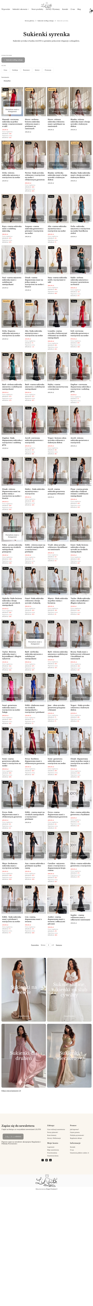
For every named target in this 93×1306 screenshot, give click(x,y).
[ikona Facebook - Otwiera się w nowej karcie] (42, 1160)
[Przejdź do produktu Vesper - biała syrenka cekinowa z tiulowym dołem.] (81, 687)
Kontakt (72, 1147)
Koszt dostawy (51, 1135)
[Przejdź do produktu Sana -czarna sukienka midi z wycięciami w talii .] (58, 259)
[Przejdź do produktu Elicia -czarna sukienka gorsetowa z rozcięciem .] (81, 845)
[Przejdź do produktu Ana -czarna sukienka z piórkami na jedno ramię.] (35, 845)
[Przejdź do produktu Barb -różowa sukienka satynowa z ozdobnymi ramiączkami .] (58, 634)
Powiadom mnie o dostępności (12, 110)
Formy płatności (52, 1132)
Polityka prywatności (77, 1135)
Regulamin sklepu (76, 1138)
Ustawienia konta (52, 1156)
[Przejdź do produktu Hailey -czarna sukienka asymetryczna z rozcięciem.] (58, 366)
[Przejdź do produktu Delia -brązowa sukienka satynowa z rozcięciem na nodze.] (12, 313)
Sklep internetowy (46, 1189)
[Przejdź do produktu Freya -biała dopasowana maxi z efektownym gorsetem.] (12, 794)
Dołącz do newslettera (13, 1136)
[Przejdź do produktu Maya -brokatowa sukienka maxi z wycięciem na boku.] (12, 845)
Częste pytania (75, 1132)
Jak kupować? (74, 1129)
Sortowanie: (5, 77)
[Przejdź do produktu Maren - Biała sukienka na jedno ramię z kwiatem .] (58, 580)
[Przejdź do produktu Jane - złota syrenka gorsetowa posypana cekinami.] (58, 687)
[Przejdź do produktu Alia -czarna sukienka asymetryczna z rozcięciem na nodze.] (58, 208)
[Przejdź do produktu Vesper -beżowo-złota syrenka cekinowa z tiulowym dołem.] (58, 420)
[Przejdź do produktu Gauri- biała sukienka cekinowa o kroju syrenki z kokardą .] (35, 580)
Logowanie (50, 1147)
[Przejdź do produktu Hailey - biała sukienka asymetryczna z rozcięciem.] (35, 471)
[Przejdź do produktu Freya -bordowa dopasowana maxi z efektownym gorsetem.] (35, 741)
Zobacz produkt (12, 104)
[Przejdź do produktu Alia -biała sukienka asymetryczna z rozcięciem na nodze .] (35, 313)
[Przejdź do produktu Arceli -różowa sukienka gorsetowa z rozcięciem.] (81, 420)
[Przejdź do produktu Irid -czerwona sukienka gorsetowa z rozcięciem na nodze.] (81, 313)
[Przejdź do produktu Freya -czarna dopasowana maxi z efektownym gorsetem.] (58, 794)
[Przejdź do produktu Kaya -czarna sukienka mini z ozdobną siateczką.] (12, 208)
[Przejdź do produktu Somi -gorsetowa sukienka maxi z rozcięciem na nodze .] (58, 741)
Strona (43, 945)
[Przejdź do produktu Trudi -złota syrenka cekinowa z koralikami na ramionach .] (58, 527)
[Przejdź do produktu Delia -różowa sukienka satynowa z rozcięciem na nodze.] (12, 155)
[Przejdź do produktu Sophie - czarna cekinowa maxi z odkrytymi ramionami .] (81, 898)
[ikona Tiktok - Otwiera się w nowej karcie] (50, 1160)
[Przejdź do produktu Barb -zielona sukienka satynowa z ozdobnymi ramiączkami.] (12, 366)
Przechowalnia (52, 1153)
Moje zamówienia (53, 1150)
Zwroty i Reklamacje (54, 1138)
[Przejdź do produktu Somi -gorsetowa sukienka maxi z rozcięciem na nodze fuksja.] (12, 687)
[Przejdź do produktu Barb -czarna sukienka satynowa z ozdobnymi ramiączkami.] (35, 366)
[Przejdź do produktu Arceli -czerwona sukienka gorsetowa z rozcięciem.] (35, 420)
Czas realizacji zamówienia (56, 1129)
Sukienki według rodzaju (46, 21)
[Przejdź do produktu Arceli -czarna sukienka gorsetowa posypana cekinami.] (58, 471)
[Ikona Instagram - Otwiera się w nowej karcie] (46, 1160)
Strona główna (29, 21)
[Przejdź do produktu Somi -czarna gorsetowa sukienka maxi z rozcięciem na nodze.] (12, 741)
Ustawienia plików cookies (79, 1153)
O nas (72, 1150)
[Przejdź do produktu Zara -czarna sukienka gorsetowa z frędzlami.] (81, 794)
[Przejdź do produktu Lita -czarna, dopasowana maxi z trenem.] (35, 899)
